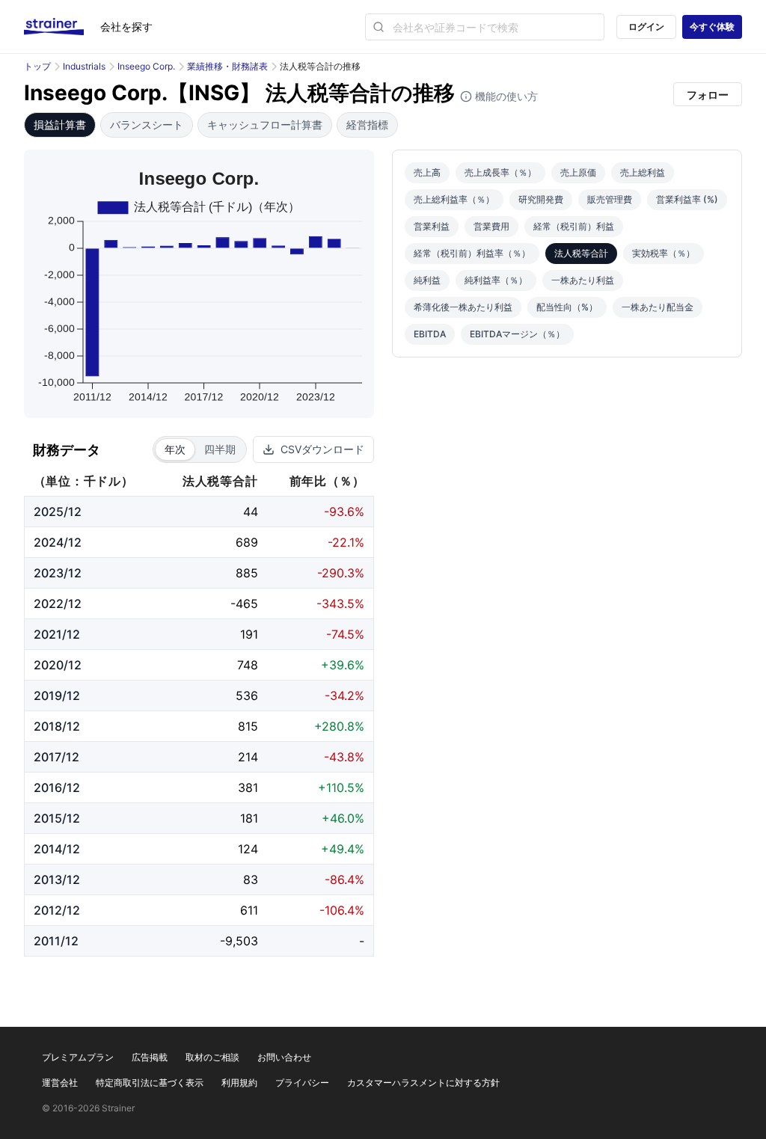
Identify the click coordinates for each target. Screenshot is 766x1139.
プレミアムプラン (78, 1057)
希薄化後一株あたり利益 (463, 307)
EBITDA (430, 334)
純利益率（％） (496, 280)
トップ (37, 66)
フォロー (708, 94)
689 (247, 542)
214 (248, 756)
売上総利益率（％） (454, 199)
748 (247, 664)
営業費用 (491, 226)
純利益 (427, 280)
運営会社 (60, 1082)
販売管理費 (609, 199)
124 (248, 848)
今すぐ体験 (712, 26)
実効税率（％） (663, 253)
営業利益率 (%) (687, 199)
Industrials (84, 66)
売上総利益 (642, 172)
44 (250, 511)
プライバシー (302, 1082)
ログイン (646, 26)
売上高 (427, 172)
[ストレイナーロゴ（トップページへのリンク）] (62, 27)
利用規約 (239, 1082)
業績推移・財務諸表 (227, 66)
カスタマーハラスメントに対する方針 (423, 1082)
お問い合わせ (284, 1057)
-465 (244, 603)
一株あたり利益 (582, 280)
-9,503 (239, 940)
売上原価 (578, 172)
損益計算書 (60, 124)
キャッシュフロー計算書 (264, 124)
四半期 (220, 449)
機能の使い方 (505, 96)
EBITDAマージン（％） (517, 334)
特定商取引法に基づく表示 (149, 1082)
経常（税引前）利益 (573, 226)
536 (247, 695)
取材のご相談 (212, 1057)
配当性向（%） (567, 307)
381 (248, 787)
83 (250, 879)
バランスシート (146, 124)
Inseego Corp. (146, 66)
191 (249, 634)
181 (249, 818)
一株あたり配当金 (657, 307)
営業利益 (432, 226)
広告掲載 (150, 1057)
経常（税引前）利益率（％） (472, 253)
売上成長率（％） (500, 172)
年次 (175, 449)
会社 (126, 26)
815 (248, 726)
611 (249, 910)
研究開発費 (540, 199)
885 (247, 572)
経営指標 (367, 124)
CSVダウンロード (322, 449)
